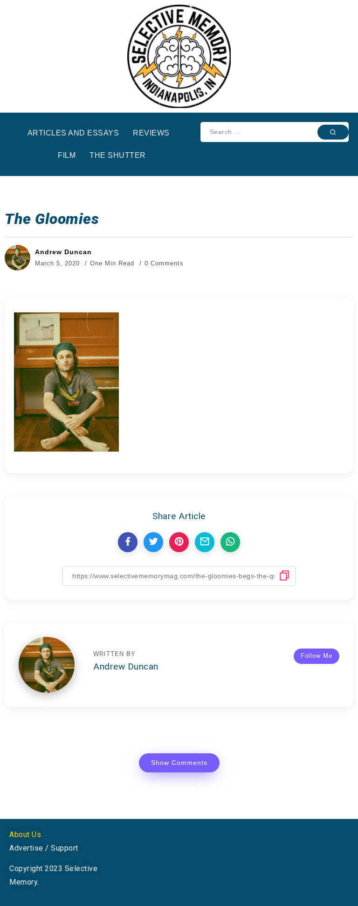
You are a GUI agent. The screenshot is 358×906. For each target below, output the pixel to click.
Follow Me (316, 655)
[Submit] (333, 131)
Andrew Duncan (63, 252)
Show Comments (179, 762)
